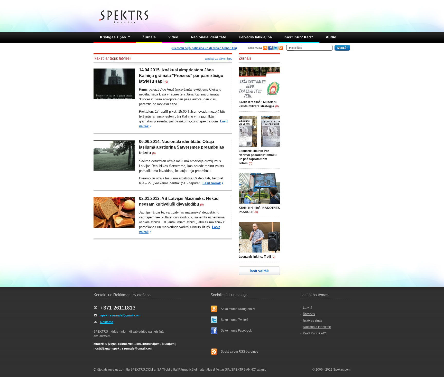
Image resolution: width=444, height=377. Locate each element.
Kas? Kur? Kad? (298, 37)
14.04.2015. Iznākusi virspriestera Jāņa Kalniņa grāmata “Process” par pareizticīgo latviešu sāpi (181, 75)
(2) (273, 256)
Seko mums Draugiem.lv (238, 309)
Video (173, 37)
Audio (331, 37)
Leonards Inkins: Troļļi (255, 256)
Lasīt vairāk (211, 183)
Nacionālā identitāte (208, 37)
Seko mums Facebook (236, 330)
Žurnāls (149, 37)
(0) (166, 81)
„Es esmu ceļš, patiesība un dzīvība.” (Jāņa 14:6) (204, 48)
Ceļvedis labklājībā (255, 37)
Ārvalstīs (309, 314)
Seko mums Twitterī (234, 320)
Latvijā (307, 308)
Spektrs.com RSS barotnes (239, 351)
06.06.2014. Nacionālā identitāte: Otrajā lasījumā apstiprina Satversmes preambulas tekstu (181, 147)
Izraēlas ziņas (312, 320)
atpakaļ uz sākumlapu (218, 58)
